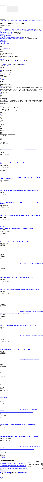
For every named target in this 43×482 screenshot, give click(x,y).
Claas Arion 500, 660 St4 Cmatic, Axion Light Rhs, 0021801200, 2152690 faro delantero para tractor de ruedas (16, 412)
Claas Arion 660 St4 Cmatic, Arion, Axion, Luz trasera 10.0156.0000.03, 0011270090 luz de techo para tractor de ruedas (18, 424)
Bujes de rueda (31, 20)
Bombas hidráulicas (2, 20)
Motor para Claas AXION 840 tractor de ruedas (7, 151)
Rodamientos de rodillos (15, 20)
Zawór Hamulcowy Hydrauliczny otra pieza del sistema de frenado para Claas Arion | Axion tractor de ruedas (16, 228)
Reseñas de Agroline (19, 472)
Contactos (7, 470)
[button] (21, 15)
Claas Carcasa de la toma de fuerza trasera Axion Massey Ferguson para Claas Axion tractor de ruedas (16, 338)
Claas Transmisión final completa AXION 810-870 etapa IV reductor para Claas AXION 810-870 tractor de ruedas (13, 468)
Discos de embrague (20, 20)
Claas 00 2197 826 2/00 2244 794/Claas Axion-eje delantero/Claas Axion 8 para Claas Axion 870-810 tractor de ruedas (18, 349)
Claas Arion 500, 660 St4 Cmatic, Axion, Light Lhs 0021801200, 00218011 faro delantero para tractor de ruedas (17, 449)
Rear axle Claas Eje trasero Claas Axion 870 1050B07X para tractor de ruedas (12, 361)
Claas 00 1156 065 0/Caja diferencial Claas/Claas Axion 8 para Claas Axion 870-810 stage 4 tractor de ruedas (16, 277)
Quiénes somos (2, 470)
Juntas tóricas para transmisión (8, 20)
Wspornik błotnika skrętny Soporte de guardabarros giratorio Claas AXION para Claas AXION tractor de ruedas (17, 241)
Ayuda (4, 470)
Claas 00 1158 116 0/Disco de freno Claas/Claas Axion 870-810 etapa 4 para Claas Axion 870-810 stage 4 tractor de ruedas (18, 253)
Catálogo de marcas (24, 472)
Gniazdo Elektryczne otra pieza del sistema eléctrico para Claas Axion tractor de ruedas (13, 301)
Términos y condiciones (3, 472)
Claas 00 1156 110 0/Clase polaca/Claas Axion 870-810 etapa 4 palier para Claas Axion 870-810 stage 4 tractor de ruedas (18, 325)
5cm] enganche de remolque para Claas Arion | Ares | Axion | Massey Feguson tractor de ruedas (15, 313)
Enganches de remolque (26, 20)
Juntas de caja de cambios (36, 20)
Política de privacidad (8, 472)
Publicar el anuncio (2, 170)
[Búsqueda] (12, 9)
